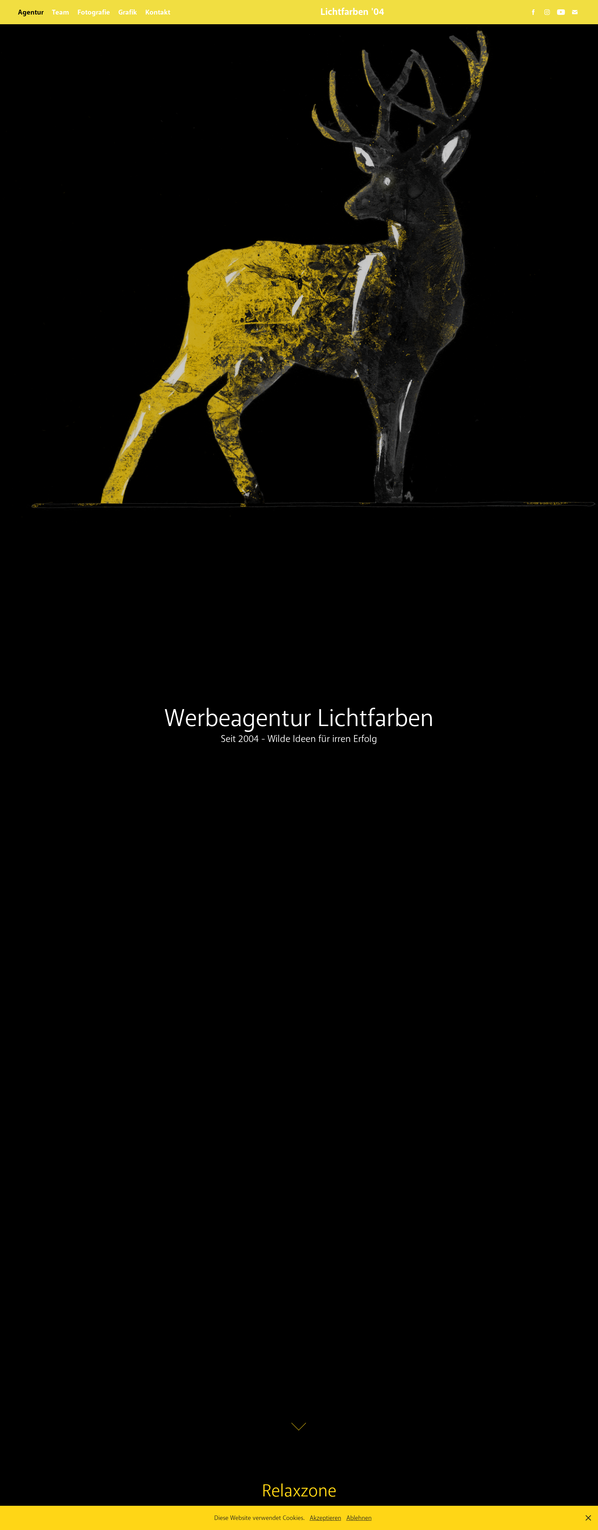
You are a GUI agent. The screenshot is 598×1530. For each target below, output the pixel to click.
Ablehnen (359, 1518)
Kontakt (157, 12)
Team (60, 12)
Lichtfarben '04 (352, 12)
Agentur (31, 12)
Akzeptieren (325, 1518)
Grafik (127, 12)
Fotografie (94, 12)
